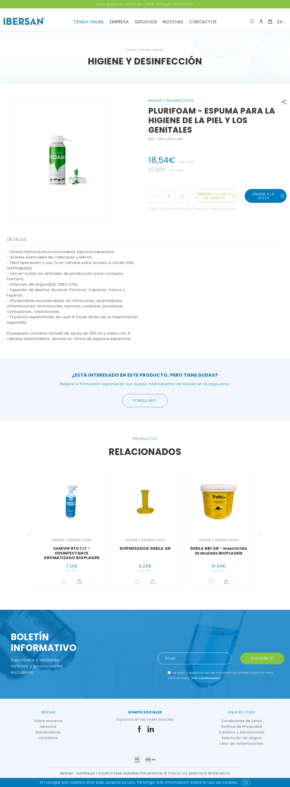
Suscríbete (262, 658)
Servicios (48, 726)
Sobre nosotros (48, 721)
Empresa (119, 22)
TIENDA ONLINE (88, 22)
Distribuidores (48, 732)
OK (245, 782)
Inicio (131, 50)
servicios (146, 22)
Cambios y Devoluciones (242, 732)
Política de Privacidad (242, 726)
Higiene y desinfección (145, 61)
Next (260, 533)
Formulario (145, 400)
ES (279, 22)
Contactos (203, 22)
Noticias (173, 22)
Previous (29, 533)
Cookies (229, 782)
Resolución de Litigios (241, 738)
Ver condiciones (205, 678)
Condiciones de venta (241, 721)
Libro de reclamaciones (241, 743)
